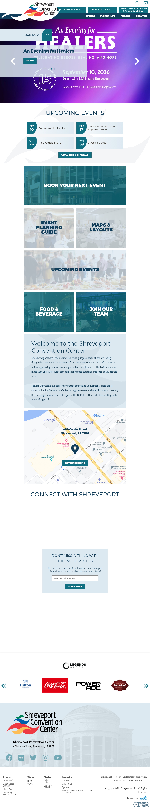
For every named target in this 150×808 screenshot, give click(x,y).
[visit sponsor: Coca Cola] (24, 686)
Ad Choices (128, 780)
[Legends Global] (30, 11)
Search (137, 3)
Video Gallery (47, 781)
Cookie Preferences (125, 776)
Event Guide (8, 780)
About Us (141, 16)
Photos (125, 16)
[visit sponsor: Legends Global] (75, 666)
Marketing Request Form (9, 793)
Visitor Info (107, 16)
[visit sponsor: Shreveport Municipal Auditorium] (88, 686)
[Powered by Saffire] (143, 797)
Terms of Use (141, 780)
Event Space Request (8, 784)
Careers (65, 780)
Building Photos (48, 786)
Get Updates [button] (145, 3)
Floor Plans (8, 789)
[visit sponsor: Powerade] (57, 686)
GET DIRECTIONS (75, 463)
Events (90, 16)
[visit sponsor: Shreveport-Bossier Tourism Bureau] (115, 686)
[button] (13, 61)
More (30, 60)
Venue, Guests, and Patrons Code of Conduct (77, 791)
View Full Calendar (75, 155)
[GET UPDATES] (145, 3)
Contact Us (67, 783)
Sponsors (66, 787)
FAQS (30, 784)
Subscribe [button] (75, 586)
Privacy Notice (107, 776)
